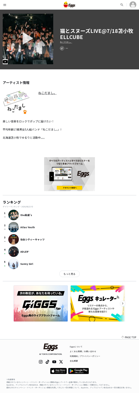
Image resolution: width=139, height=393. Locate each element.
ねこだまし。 (66, 42)
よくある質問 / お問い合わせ (83, 351)
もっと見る (69, 274)
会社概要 (74, 360)
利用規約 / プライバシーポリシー (85, 356)
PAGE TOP (130, 337)
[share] (62, 48)
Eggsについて (76, 346)
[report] (67, 48)
